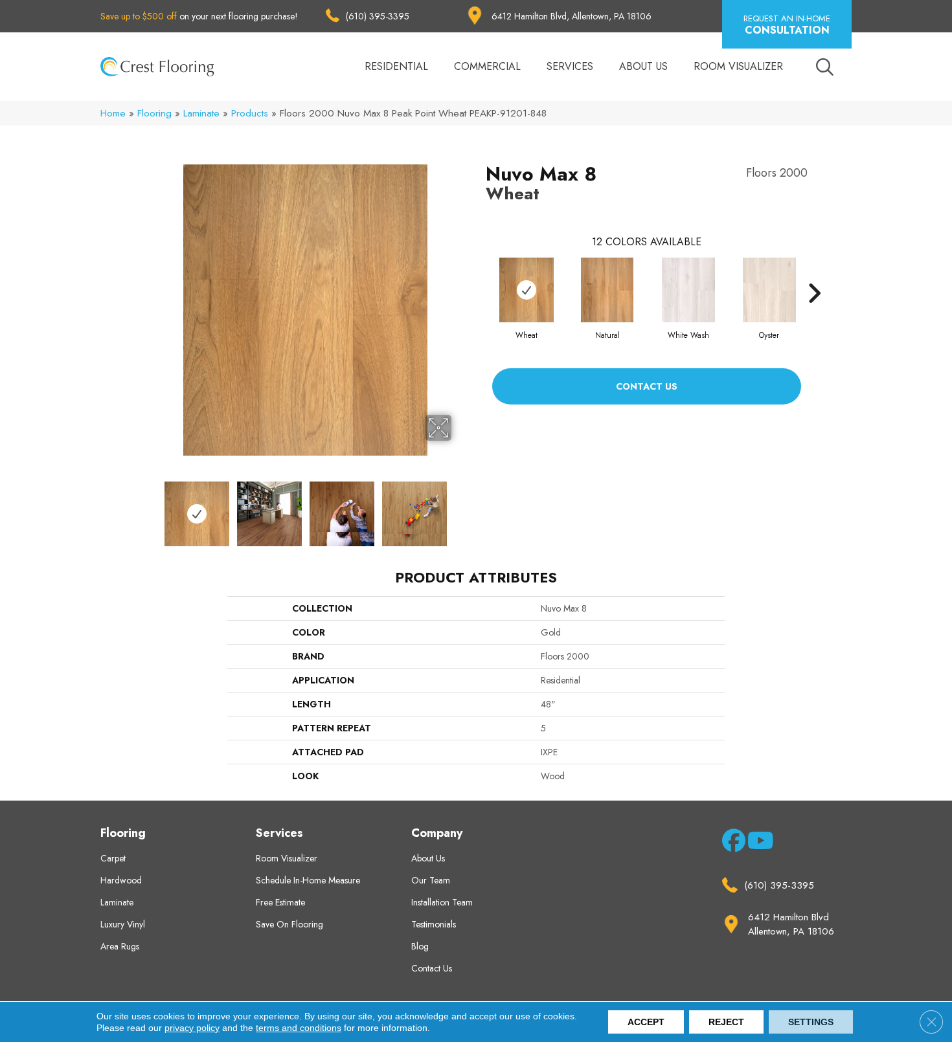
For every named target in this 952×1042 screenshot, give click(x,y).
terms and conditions (298, 1028)
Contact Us (646, 386)
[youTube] (756, 843)
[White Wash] (688, 290)
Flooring (154, 113)
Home (113, 113)
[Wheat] (526, 290)
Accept (646, 1022)
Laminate (201, 113)
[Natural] (607, 290)
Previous (150, 507)
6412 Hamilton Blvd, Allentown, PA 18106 (572, 16)
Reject (726, 1022)
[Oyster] (769, 290)
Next (459, 507)
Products (249, 113)
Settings (810, 1022)
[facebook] (731, 843)
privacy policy (192, 1028)
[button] (787, 24)
